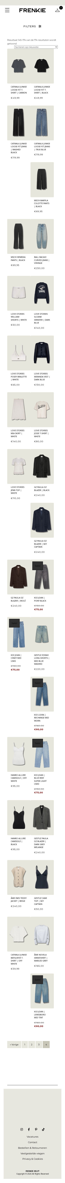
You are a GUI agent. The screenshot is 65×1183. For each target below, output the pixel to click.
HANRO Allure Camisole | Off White (19, 778)
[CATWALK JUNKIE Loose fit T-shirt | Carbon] (19, 66)
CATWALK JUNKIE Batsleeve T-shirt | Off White (19, 959)
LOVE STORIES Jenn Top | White (17, 490)
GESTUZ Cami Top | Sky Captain (40, 901)
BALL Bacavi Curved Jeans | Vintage (41, 260)
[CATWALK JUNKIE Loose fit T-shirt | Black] (42, 66)
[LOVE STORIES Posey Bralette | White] (19, 353)
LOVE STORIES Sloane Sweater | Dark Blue (42, 318)
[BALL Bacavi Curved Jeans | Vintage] (42, 236)
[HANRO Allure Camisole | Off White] (19, 754)
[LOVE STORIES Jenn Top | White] (19, 466)
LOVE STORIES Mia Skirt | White (17, 433)
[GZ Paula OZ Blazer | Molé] (19, 577)
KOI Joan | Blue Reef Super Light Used (40, 779)
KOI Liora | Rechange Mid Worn (41, 717)
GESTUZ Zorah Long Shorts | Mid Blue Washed (41, 659)
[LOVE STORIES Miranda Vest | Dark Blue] (42, 353)
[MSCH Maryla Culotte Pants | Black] (42, 179)
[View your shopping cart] (57, 10)
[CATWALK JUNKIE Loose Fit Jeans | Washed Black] (19, 123)
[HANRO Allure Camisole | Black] (19, 817)
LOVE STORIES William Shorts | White (19, 316)
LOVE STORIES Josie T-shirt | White (41, 433)
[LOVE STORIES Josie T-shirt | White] (42, 409)
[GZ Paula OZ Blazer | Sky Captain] (42, 520)
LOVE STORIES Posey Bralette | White (19, 376)
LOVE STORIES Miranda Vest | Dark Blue (42, 376)
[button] (32, 26)
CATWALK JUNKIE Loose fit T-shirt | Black (42, 89)
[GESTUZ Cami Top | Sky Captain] (42, 877)
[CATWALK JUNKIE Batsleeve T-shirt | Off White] (19, 934)
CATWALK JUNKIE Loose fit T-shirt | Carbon (19, 89)
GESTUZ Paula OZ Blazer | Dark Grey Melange (41, 843)
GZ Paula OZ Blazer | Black (41, 488)
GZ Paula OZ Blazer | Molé (18, 599)
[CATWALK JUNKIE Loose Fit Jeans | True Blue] (42, 123)
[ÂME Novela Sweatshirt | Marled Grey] (42, 934)
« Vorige (14, 1044)
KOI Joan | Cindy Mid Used (16, 658)
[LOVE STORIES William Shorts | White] (19, 293)
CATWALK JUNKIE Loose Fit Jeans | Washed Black (19, 148)
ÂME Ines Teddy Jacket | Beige (19, 899)
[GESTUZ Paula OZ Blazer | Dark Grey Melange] (42, 817)
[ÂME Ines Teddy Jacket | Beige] (19, 877)
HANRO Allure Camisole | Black (18, 841)
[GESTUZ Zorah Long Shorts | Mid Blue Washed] (42, 634)
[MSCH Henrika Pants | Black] (19, 236)
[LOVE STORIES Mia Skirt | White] (19, 409)
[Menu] (7, 10)
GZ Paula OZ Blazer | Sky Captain (40, 543)
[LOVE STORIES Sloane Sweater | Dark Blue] (42, 293)
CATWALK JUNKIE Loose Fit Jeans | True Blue (42, 146)
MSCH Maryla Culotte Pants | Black (41, 203)
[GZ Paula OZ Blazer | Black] (42, 466)
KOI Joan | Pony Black (40, 599)
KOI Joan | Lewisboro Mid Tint (40, 1014)
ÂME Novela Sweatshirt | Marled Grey (40, 957)
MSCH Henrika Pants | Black (18, 258)
